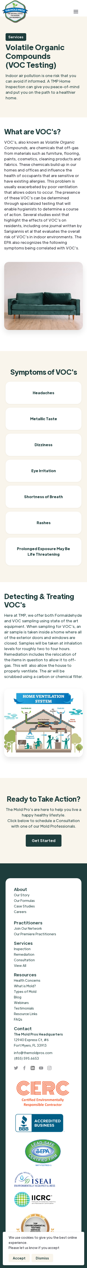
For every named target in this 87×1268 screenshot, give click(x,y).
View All (20, 965)
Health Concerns (27, 980)
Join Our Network (28, 928)
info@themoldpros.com (33, 1053)
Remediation (24, 954)
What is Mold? (25, 986)
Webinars (21, 1002)
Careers (20, 912)
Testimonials (24, 1008)
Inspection (22, 949)
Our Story (21, 895)
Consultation (24, 960)
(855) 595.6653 (26, 1058)
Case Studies (24, 906)
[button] (75, 11)
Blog (17, 997)
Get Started (43, 840)
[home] (32, 11)
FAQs (18, 1019)
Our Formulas (24, 900)
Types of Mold (25, 991)
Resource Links (25, 1014)
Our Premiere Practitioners (35, 934)
